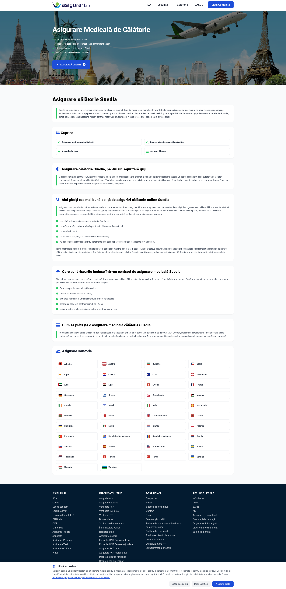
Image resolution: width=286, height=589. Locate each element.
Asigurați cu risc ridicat (205, 515)
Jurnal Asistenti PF (156, 543)
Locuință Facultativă (63, 515)
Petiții (149, 502)
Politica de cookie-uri (157, 531)
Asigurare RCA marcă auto (113, 552)
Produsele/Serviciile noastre (160, 535)
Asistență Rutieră (61, 531)
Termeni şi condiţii (155, 519)
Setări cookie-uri (180, 584)
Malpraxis (57, 527)
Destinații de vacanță (204, 519)
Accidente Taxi (60, 544)
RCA (148, 4)
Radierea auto (106, 531)
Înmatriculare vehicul (110, 527)
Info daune (198, 498)
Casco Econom (60, 506)
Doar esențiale (201, 584)
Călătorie (182, 4)
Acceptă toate (223, 584)
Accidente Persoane (62, 540)
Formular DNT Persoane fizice (115, 540)
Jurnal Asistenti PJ (155, 539)
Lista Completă (221, 4)
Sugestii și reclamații (157, 506)
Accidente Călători (62, 548)
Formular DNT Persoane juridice (116, 544)
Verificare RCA (106, 506)
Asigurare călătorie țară (205, 523)
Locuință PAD (59, 511)
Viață (55, 552)
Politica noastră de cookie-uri (96, 577)
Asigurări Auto (106, 498)
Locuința (163, 4)
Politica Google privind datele (66, 577)
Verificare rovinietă (109, 511)
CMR (54, 523)
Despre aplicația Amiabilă (112, 556)
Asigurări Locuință (108, 502)
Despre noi (151, 498)
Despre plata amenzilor (111, 561)
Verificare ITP (106, 515)
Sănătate (57, 536)
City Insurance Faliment (205, 527)
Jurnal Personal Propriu (158, 548)
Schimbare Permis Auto (111, 523)
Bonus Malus (106, 519)
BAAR (196, 506)
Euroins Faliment (201, 531)
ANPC (196, 502)
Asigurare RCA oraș (109, 548)
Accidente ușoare (108, 536)
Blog (148, 515)
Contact (150, 511)
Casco (55, 502)
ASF (195, 511)
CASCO (199, 4)
